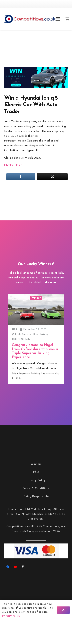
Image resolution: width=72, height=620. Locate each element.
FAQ (36, 472)
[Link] (35, 19)
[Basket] (67, 19)
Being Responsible (36, 496)
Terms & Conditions (36, 488)
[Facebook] (7, 566)
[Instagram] (22, 566)
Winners (36, 464)
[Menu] (58, 19)
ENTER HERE (13, 165)
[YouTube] (15, 566)
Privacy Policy (36, 480)
